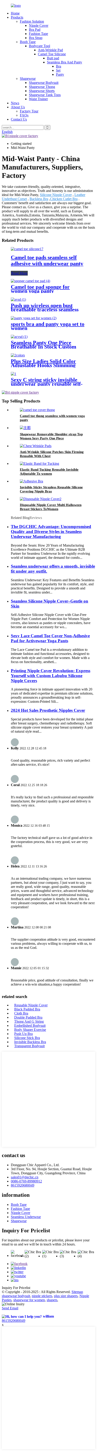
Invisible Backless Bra (30, 1042)
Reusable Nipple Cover (31, 1005)
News (15, 103)
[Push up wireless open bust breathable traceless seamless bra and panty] (18, 299)
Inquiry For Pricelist (16, 1288)
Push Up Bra (23, 1034)
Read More (19, 273)
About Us (18, 107)
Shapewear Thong (42, 87)
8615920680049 (22, 1185)
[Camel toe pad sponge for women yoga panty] (30, 281)
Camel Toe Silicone (52, 54)
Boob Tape (28, 42)
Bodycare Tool (39, 46)
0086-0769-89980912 (26, 1181)
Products (17, 17)
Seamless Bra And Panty (64, 62)
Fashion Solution (32, 21)
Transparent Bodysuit (29, 1046)
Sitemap (77, 1292)
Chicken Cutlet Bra (64, 199)
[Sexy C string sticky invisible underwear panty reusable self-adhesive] (13, 374)
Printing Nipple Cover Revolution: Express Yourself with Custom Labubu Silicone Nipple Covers (50, 675)
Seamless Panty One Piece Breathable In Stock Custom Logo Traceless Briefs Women (45, 347)
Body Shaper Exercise (30, 1030)
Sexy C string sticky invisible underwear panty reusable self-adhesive (47, 384)
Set (58, 70)
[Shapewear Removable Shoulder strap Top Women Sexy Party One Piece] (25, 428)
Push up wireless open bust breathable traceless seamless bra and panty (45, 310)
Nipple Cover (38, 25)
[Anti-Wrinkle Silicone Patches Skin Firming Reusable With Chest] (35, 446)
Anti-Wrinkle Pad (50, 50)
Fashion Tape (38, 34)
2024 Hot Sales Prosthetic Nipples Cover (48, 710)
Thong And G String (29, 1021)
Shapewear (28, 78)
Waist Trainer (38, 99)
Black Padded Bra (27, 1009)
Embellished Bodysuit (30, 1025)
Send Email (10, 1308)
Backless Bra (39, 199)
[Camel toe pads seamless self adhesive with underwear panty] (27, 249)
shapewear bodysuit (16, 1296)
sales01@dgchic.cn (24, 1177)
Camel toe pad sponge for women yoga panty (40, 289)
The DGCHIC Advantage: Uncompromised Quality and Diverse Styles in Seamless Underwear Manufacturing (51, 531)
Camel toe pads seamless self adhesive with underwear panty (47, 260)
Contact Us (19, 119)
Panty (60, 74)
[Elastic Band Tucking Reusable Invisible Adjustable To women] (39, 463)
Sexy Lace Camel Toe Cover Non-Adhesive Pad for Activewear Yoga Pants (50, 638)
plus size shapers (66, 1296)
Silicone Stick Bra (27, 1038)
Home (15, 13)
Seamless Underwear (26, 1217)
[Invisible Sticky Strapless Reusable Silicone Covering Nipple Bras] (31, 481)
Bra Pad (34, 29)
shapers (52, 1300)
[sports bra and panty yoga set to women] (33, 318)
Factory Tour (29, 111)
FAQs (24, 115)
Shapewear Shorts (42, 91)
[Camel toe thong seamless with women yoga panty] (37, 410)
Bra (58, 66)
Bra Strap (35, 38)
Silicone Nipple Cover (56, 195)
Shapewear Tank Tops (45, 95)
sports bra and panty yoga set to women (47, 326)
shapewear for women (29, 1300)
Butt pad (53, 58)
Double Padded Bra (28, 1017)
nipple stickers (42, 1296)
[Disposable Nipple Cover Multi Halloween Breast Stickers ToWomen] (40, 499)
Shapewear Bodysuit (43, 83)
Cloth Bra (21, 1013)
